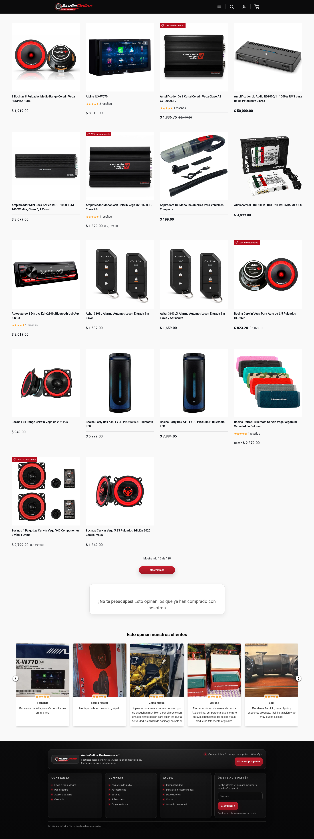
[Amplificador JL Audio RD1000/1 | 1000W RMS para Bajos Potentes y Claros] (268, 57)
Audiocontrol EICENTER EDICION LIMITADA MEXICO (268, 205)
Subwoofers (118, 799)
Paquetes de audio (122, 784)
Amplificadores (120, 804)
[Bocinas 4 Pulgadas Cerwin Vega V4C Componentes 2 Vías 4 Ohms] (46, 491)
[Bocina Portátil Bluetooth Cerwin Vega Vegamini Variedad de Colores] (268, 383)
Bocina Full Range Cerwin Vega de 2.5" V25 (40, 422)
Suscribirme (228, 806)
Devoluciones (173, 794)
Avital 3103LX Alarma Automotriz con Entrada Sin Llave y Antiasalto (192, 316)
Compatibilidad (174, 784)
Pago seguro (61, 789)
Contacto (171, 799)
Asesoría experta (63, 794)
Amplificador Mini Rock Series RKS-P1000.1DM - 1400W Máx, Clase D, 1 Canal (44, 207)
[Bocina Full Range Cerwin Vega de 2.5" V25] (46, 383)
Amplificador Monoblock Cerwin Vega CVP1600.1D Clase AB (119, 207)
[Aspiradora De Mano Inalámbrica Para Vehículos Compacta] (194, 166)
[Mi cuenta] (244, 7)
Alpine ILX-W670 (97, 96)
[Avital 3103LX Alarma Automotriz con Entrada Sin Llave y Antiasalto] (194, 274)
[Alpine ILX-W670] (120, 57)
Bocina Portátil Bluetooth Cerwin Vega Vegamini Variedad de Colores (265, 424)
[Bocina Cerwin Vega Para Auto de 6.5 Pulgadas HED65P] (268, 274)
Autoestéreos (119, 789)
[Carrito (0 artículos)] (257, 7)
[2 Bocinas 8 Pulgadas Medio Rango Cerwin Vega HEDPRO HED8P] (46, 57)
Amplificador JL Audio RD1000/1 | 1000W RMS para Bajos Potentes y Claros (268, 99)
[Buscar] (232, 7)
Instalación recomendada (180, 789)
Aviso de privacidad (176, 804)
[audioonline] (133, 7)
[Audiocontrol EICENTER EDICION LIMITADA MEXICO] (268, 166)
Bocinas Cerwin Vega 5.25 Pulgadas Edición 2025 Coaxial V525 (118, 533)
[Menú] (219, 7)
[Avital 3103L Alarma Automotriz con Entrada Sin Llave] (120, 274)
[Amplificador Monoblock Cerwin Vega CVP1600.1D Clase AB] (120, 166)
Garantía (59, 799)
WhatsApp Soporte (248, 761)
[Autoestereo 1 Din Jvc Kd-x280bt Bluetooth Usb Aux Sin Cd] (46, 274)
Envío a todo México (65, 784)
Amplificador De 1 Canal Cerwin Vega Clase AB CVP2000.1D (190, 99)
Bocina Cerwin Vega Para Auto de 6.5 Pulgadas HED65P (265, 316)
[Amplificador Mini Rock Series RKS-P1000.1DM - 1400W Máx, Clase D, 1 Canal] (46, 166)
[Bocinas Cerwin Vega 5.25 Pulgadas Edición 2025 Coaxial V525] (120, 491)
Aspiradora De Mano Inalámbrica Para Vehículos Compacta (192, 207)
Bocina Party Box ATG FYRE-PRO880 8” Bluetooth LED (192, 424)
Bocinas (116, 794)
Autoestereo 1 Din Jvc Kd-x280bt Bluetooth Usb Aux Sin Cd (45, 316)
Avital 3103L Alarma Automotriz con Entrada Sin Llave (117, 316)
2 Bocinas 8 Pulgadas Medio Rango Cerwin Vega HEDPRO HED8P (43, 99)
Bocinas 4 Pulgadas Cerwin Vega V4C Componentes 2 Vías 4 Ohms (45, 533)
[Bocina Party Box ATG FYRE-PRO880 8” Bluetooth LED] (194, 383)
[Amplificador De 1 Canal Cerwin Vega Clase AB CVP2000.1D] (194, 57)
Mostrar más (157, 570)
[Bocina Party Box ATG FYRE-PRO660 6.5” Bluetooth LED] (120, 383)
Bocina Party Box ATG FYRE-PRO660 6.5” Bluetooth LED (119, 424)
